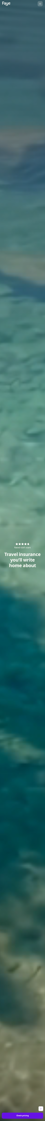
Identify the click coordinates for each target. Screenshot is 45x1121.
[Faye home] (6, 4)
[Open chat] (41, 1108)
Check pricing (22, 1115)
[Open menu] (40, 3)
